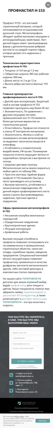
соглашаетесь (31, 365)
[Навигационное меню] (48, 5)
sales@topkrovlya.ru (25, 376)
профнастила (18, 285)
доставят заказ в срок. (34, 298)
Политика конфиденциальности (26, 408)
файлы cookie (19, 416)
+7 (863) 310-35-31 (24, 373)
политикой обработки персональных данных (26, 367)
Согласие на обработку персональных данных (26, 411)
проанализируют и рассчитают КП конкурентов (24, 293)
